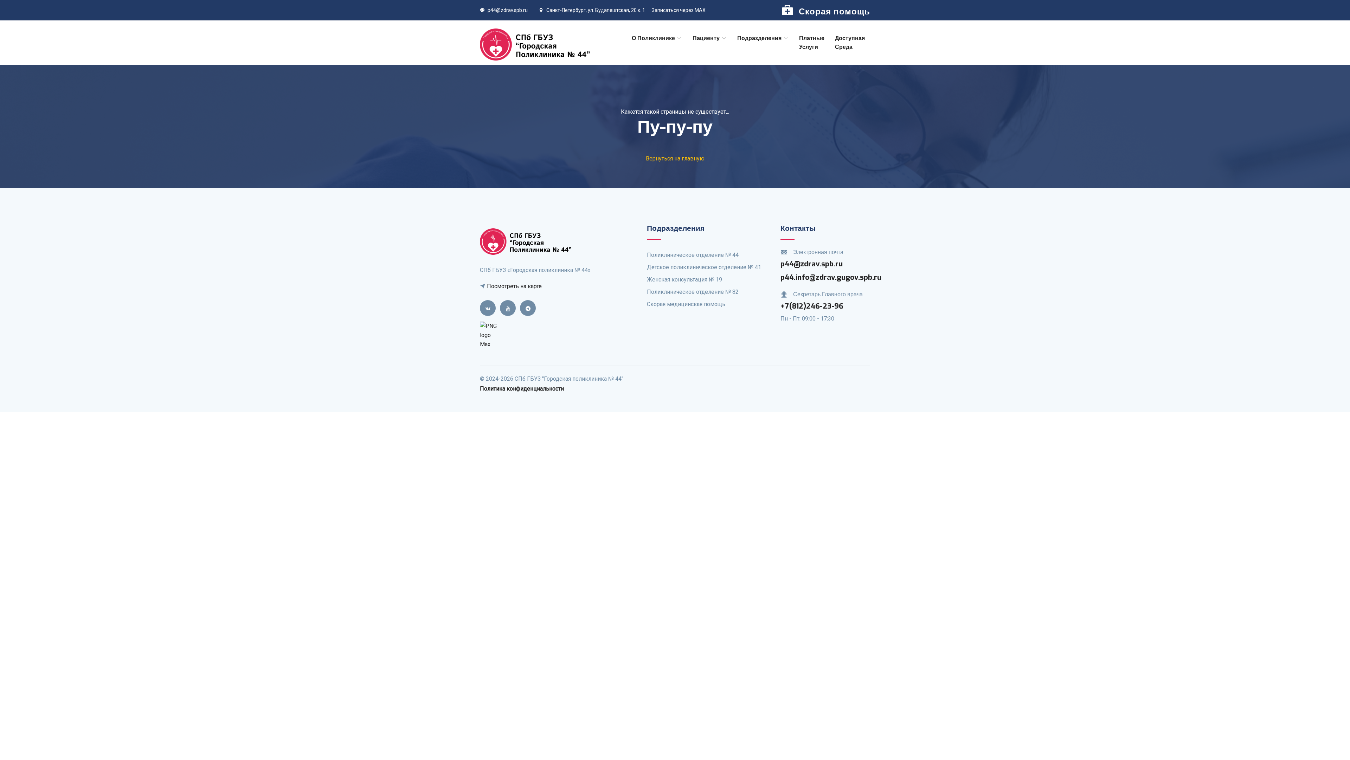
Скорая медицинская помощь (686, 304)
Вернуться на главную (675, 158)
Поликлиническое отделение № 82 (693, 292)
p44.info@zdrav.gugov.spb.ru (830, 277)
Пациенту (707, 38)
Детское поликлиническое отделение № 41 (704, 267)
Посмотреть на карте (514, 286)
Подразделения (760, 38)
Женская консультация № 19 (684, 279)
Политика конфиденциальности (522, 388)
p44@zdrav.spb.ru (508, 10)
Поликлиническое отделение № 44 (693, 255)
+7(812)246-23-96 (811, 306)
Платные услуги (811, 42)
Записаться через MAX (679, 10)
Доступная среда (850, 42)
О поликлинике (654, 38)
